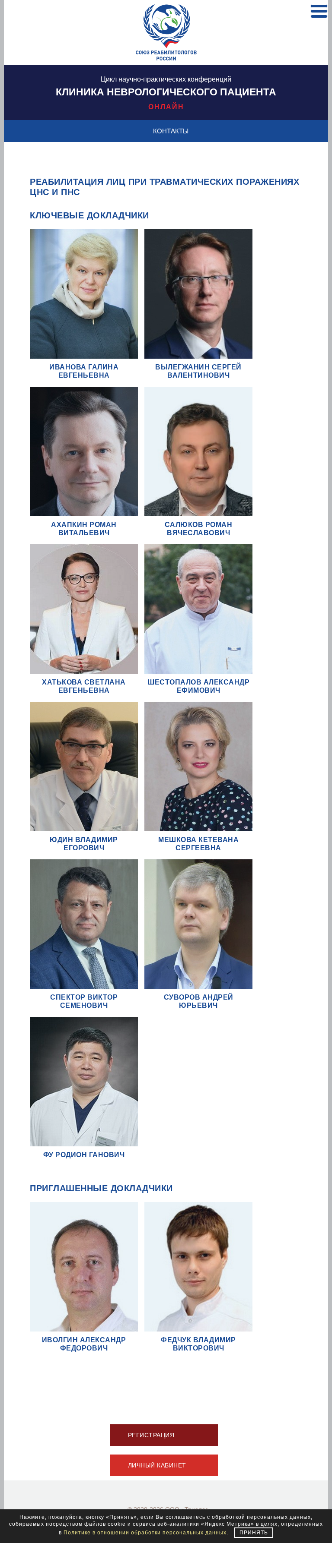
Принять (253, 1533)
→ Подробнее (83, 331)
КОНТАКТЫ (170, 131)
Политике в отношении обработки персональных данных (145, 1533)
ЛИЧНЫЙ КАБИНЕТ (157, 1465)
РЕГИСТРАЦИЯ (151, 1435)
